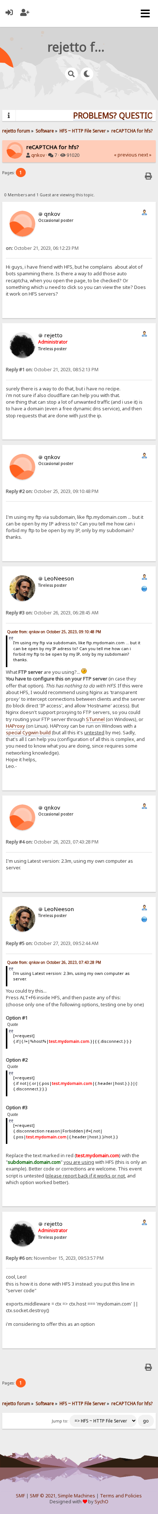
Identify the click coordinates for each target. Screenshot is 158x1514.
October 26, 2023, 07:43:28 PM (52, 842)
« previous (125, 155)
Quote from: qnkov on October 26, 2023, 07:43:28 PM (54, 962)
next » (144, 155)
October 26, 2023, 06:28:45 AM (52, 613)
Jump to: (60, 1421)
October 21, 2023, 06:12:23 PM (42, 248)
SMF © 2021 (42, 1496)
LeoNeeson (59, 578)
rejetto (53, 335)
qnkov (38, 155)
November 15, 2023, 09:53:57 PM (55, 1258)
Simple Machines (76, 1496)
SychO (101, 1502)
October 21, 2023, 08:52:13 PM (52, 369)
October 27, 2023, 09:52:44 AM (52, 943)
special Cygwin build (28, 732)
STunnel (95, 719)
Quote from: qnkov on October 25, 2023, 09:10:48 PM (54, 631)
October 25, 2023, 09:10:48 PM (52, 491)
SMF (20, 1496)
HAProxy (15, 725)
